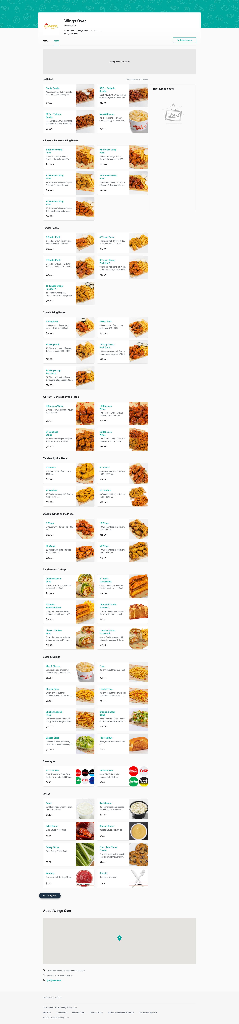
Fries (101, 666)
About (56, 41)
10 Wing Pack (52, 344)
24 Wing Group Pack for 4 (53, 372)
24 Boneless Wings (52, 433)
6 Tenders (104, 467)
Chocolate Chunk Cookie (108, 849)
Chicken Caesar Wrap (54, 580)
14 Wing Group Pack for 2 (106, 346)
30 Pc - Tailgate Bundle (107, 89)
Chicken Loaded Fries (54, 713)
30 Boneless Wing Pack (54, 203)
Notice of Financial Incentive (121, 1013)
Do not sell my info (148, 1013)
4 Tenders (51, 467)
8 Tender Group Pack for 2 (107, 261)
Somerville (60, 1008)
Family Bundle (53, 88)
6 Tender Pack (53, 260)
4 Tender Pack (106, 237)
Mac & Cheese (106, 114)
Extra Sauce (52, 826)
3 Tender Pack (53, 237)
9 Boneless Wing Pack (107, 151)
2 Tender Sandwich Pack (53, 606)
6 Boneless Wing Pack (54, 151)
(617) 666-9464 (71, 34)
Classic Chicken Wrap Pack (107, 632)
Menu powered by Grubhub (137, 79)
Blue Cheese (105, 803)
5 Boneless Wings (54, 406)
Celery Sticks (52, 847)
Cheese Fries (52, 689)
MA (51, 1008)
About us (47, 1013)
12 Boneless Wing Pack (54, 177)
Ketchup (50, 873)
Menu (45, 41)
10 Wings (104, 523)
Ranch (49, 803)
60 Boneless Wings (105, 433)
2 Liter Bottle (106, 770)
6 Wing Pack (52, 321)
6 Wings (50, 523)
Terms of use (78, 1013)
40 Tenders (105, 490)
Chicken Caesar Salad (107, 713)
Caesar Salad (52, 738)
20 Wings (50, 546)
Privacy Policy (96, 1013)
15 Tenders (51, 490)
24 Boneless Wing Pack (108, 177)
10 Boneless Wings (105, 407)
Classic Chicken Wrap (54, 632)
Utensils (103, 873)
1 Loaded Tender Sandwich (108, 606)
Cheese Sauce (106, 826)
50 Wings (104, 546)
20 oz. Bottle (52, 770)
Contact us (62, 1013)
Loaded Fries (106, 689)
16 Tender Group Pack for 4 (54, 287)
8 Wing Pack (105, 321)
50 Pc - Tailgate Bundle (53, 115)
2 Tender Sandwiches (105, 580)
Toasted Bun (105, 738)
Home (45, 1008)
